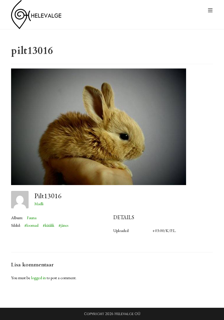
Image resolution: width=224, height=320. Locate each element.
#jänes (63, 225)
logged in (38, 277)
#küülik (48, 225)
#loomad (31, 225)
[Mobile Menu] (210, 10)
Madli (38, 203)
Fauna (31, 217)
